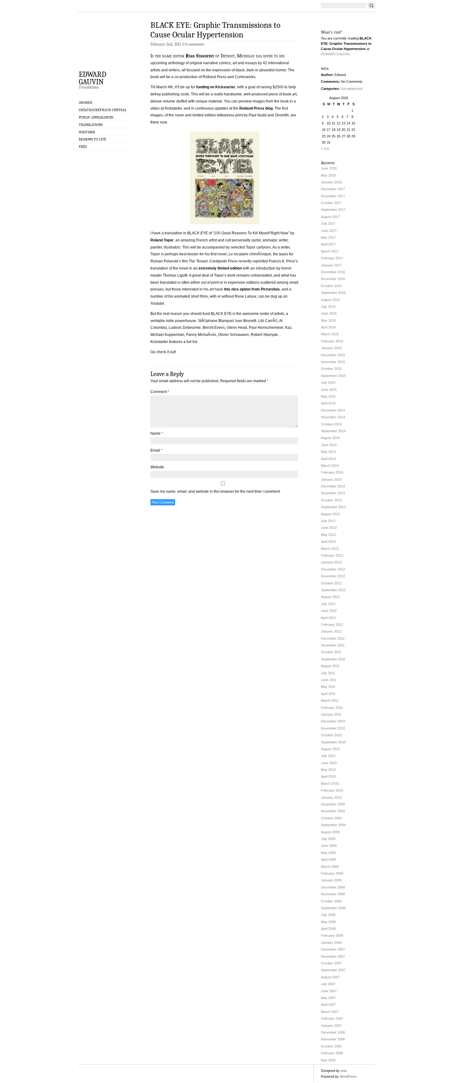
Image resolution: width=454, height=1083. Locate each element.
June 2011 (328, 680)
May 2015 (328, 396)
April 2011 (328, 694)
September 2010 (333, 742)
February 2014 (332, 472)
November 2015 (333, 362)
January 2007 (331, 1025)
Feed (83, 146)
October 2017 (331, 203)
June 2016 (329, 313)
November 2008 (333, 894)
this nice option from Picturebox (252, 289)
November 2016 (333, 279)
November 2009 (333, 811)
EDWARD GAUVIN (92, 78)
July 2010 (328, 756)
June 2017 (329, 230)
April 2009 (328, 859)
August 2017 (330, 217)
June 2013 (329, 527)
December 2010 (333, 721)
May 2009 (328, 853)
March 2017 (330, 251)
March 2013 (330, 548)
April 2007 (328, 1004)
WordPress (348, 1076)
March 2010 (330, 783)
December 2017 (333, 189)
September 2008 (333, 908)
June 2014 (329, 445)
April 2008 (328, 928)
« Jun (325, 148)
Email (156, 450)
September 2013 (333, 507)
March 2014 (330, 465)
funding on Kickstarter (215, 87)
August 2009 (330, 832)
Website (157, 467)
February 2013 (332, 555)
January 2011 (331, 714)
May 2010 (328, 769)
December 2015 (333, 355)
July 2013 (328, 521)
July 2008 (328, 915)
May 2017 (328, 237)
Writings (87, 132)
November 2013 (333, 493)
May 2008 (328, 922)
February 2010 (332, 790)
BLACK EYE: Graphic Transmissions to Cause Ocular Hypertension (215, 30)
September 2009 (333, 825)
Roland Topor (162, 240)
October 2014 (331, 424)
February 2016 (332, 341)
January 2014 (331, 479)
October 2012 (331, 583)
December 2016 (333, 272)
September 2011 (333, 659)
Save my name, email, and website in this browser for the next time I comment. (215, 491)
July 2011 (328, 673)
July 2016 (328, 306)
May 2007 (328, 998)
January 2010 (331, 797)
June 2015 (329, 389)
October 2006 (331, 1046)
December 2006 (333, 1032)
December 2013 (333, 486)
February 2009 (332, 873)
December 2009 (333, 804)
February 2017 (332, 258)
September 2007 (333, 970)
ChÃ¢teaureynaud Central (103, 110)
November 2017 (333, 196)
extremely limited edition (220, 268)
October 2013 (331, 500)
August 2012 (330, 597)
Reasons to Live (92, 139)
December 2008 (333, 887)
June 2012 (329, 611)
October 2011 (331, 652)
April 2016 (328, 327)
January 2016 (331, 348)
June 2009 (329, 845)
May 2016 (328, 320)
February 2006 (332, 1053)
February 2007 (332, 1018)
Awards (85, 102)
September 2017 (333, 209)
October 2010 (331, 735)
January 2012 (331, 631)
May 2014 (328, 452)
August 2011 (330, 666)
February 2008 (332, 935)
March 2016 (330, 334)
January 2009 (331, 880)
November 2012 (333, 576)
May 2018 (328, 175)
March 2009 (330, 866)
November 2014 (333, 417)
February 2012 (332, 624)
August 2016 (330, 300)
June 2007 (329, 991)
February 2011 (332, 707)
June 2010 (329, 763)
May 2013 (328, 535)
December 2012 (333, 569)
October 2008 (331, 901)
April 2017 (328, 244)
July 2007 (328, 984)
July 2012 (328, 604)
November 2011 (333, 645)
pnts (344, 1071)
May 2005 (328, 1060)
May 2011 (328, 686)
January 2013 (331, 562)
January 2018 (331, 182)
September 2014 (333, 431)
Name (156, 433)
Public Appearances (96, 117)
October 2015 (331, 368)
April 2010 (328, 776)
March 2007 (330, 1012)
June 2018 (329, 168)
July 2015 (328, 382)
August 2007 (330, 977)
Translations (91, 125)
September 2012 (333, 590)
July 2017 (328, 223)
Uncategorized (352, 88)
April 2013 (328, 541)
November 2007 (333, 956)
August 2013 (330, 514)
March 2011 (329, 700)
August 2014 (330, 438)
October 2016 (331, 286)
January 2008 (331, 942)
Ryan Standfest (200, 56)
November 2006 (333, 1039)
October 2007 (331, 963)
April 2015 (328, 403)
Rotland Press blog (256, 108)
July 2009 (328, 839)
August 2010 (330, 749)
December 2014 (333, 410)
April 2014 (328, 459)
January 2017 (331, 265)
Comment (159, 392)
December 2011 (333, 638)
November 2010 (333, 728)
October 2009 (331, 818)
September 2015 (333, 376)
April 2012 (328, 618)
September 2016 (333, 293)
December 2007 (333, 949)
